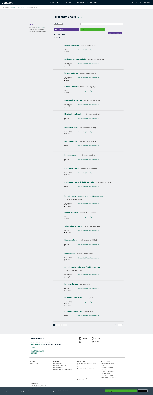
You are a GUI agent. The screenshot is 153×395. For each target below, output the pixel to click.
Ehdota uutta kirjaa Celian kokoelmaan (63, 369)
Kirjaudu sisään (147, 2)
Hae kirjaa (59, 3)
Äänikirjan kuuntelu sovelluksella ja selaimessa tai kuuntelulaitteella (86, 369)
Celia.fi (33, 347)
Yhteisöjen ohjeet (90, 2)
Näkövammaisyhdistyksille (107, 371)
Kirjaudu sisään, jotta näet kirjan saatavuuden (88, 50)
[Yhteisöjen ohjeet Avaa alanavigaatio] (96, 2)
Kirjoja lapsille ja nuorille (59, 365)
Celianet (13, 7)
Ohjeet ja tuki (78, 2)
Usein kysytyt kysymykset (107, 363)
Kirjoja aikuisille (57, 363)
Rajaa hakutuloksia (115, 33)
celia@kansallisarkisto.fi (37, 344)
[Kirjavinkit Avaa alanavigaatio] (72, 2)
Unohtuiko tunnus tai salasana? (85, 374)
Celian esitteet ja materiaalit (108, 377)
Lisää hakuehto (59, 29)
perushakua (41, 27)
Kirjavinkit (68, 2)
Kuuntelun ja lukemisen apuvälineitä (86, 376)
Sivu (116, 325)
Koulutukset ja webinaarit (107, 375)
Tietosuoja (34, 352)
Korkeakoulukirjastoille (107, 367)
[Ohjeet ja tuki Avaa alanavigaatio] (83, 2)
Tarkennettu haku (33, 363)
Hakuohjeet (80, 366)
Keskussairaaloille (105, 373)
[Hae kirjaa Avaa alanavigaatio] (63, 2)
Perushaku (81, 18)
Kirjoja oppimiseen (58, 367)
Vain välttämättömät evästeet (128, 391)
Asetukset (142, 391)
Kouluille (103, 369)
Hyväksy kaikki (111, 391)
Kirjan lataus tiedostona (83, 372)
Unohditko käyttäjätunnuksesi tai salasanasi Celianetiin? (37, 386)
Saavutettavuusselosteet (37, 350)
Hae (83, 29)
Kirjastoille (104, 365)
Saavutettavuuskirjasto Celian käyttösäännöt (84, 378)
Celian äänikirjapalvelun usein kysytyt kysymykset (86, 364)
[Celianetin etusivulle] (7, 3)
